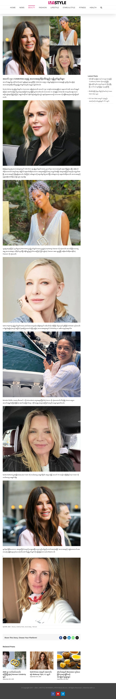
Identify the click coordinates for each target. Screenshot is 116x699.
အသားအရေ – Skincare (31, 627)
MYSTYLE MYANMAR (46, 688)
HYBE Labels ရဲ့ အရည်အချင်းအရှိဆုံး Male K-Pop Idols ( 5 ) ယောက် (41, 674)
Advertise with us (89, 688)
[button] (101, 7)
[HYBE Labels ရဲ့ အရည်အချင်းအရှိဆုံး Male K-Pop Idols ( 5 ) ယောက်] (41, 652)
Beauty (14, 627)
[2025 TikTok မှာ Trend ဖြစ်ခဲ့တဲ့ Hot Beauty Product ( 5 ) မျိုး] (69, 652)
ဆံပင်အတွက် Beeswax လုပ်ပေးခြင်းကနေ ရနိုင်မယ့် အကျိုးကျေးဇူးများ (14, 674)
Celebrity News (20, 627)
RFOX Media (58, 688)
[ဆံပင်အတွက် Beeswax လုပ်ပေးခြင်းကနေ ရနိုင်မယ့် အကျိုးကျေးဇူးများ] (14, 652)
